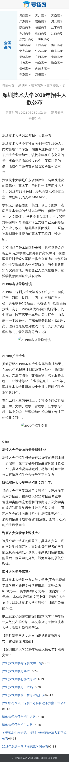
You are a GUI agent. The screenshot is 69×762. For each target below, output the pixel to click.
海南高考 (58, 62)
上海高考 (42, 45)
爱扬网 (22, 85)
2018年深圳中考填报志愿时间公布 (25, 746)
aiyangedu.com (40, 757)
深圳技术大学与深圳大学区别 (22, 663)
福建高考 (42, 27)
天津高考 (26, 56)
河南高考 (26, 15)
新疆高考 (41, 74)
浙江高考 (58, 45)
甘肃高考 (26, 62)
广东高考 (26, 21)
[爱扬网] (34, 4)
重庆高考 (45, 39)
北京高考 (26, 51)
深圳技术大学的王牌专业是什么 (23, 695)
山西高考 (42, 33)
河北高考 (58, 21)
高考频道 (37, 85)
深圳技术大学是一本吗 (17, 687)
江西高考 (58, 33)
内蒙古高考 (43, 68)
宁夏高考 (26, 74)
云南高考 (42, 62)
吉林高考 (26, 45)
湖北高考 (42, 15)
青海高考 (58, 56)
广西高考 (42, 56)
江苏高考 (42, 51)
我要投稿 (34, 118)
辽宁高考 (58, 27)
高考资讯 (53, 85)
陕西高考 (26, 27)
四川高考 (26, 33)
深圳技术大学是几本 (16, 671)
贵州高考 (26, 68)
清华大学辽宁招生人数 (17, 724)
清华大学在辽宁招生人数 (19, 716)
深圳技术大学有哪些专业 (19, 679)
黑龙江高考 (27, 39)
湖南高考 (58, 15)
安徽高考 (42, 21)
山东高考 (58, 51)
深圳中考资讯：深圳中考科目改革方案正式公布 (34, 703)
